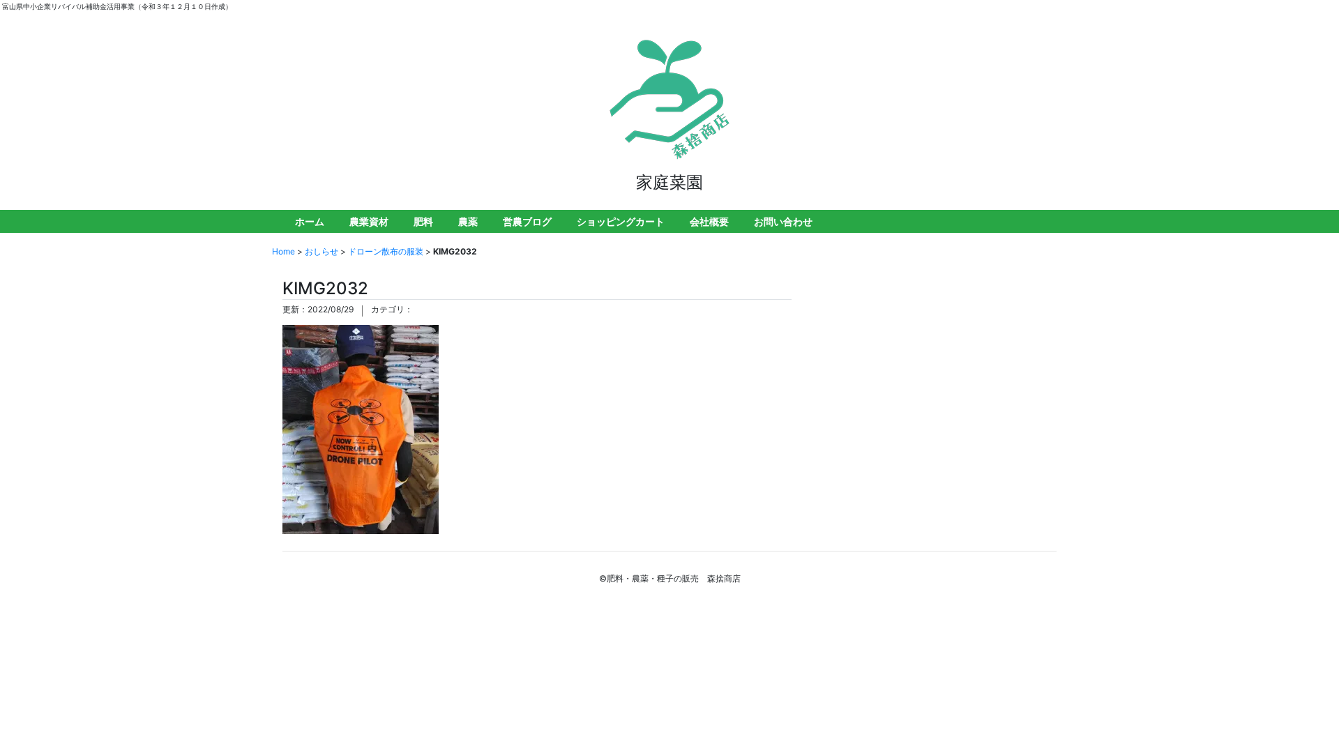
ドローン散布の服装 (385, 251)
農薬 (468, 221)
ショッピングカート (621, 221)
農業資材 (368, 221)
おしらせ (321, 251)
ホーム (309, 221)
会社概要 (709, 221)
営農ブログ (527, 221)
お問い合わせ (783, 221)
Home (283, 251)
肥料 (423, 221)
